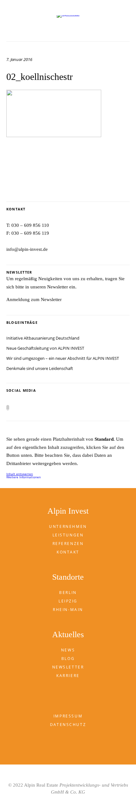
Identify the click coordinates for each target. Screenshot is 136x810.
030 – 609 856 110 (30, 225)
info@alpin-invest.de (27, 249)
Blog (68, 658)
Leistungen (68, 535)
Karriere (68, 675)
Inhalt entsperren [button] (19, 474)
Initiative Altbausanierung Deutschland (42, 338)
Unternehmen (68, 526)
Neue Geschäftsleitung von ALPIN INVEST (45, 348)
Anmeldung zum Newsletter (34, 299)
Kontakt (68, 552)
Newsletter (68, 667)
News (68, 650)
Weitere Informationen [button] (23, 477)
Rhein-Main (68, 609)
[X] (7, 407)
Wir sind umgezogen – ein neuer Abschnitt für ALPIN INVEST (62, 358)
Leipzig (68, 601)
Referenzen (68, 543)
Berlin (68, 592)
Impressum (68, 716)
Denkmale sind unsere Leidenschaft (39, 368)
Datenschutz (68, 724)
